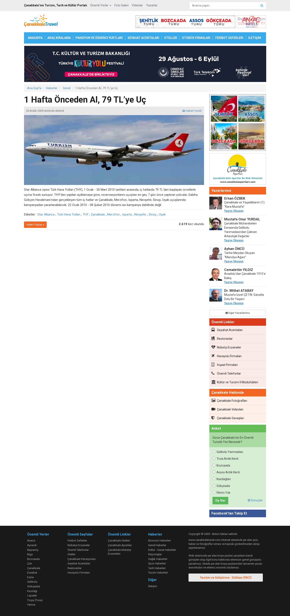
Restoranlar (225, 338)
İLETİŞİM (254, 37)
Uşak (162, 214)
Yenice (31, 604)
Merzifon (113, 214)
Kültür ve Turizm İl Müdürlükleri (237, 382)
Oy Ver (220, 500)
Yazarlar (152, 5)
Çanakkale (98, 214)
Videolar (137, 5)
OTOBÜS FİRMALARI (196, 37)
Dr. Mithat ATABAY (238, 291)
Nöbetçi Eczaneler (229, 347)
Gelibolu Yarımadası (230, 452)
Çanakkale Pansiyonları (82, 559)
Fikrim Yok (223, 492)
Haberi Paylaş (34, 224)
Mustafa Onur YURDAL (242, 219)
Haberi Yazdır (193, 110)
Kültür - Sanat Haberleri (162, 549)
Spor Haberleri (157, 563)
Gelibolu (32, 581)
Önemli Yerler (99, 5)
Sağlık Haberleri (157, 559)
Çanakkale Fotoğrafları (232, 400)
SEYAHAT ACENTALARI (143, 37)
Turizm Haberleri (158, 572)
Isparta (127, 214)
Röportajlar (155, 554)
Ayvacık (32, 545)
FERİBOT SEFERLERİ (229, 37)
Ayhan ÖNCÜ (234, 249)
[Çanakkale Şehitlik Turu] (237, 123)
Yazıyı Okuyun (234, 211)
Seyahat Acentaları (230, 330)
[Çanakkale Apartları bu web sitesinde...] (237, 169)
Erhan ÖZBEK (234, 198)
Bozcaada (223, 465)
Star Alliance (46, 214)
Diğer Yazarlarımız (239, 313)
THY (86, 214)
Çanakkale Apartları (120, 545)
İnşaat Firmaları (227, 364)
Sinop (152, 214)
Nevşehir (140, 214)
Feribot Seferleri (77, 540)
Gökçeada (223, 486)
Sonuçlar (256, 500)
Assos (31, 540)
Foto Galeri (121, 5)
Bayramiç (32, 549)
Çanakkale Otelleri (119, 540)
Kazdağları (224, 479)
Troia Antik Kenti (227, 458)
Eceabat (32, 572)
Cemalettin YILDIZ (238, 270)
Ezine (30, 577)
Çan (29, 563)
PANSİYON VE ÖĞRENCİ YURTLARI (99, 37)
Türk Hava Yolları (68, 214)
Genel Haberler (157, 545)
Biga (30, 554)
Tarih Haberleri (157, 568)
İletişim (152, 586)
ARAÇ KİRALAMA (59, 37)
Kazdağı (32, 591)
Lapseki (32, 595)
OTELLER (170, 37)
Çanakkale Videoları (230, 409)
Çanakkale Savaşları (230, 418)
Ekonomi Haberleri (159, 540)
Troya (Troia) (35, 600)
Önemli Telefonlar (229, 373)
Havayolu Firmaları (229, 356)
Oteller (71, 554)
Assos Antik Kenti (228, 472)
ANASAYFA (35, 37)
